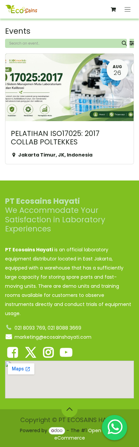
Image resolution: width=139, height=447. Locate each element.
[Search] (124, 43)
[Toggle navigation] (127, 9)
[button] (69, 409)
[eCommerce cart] (113, 9)
